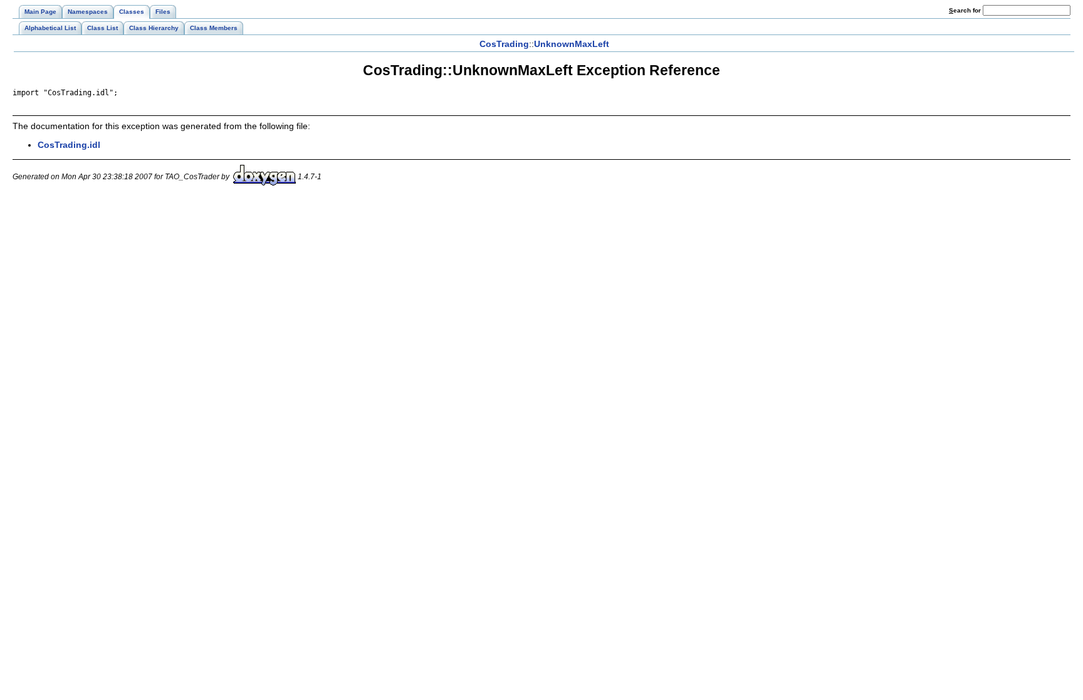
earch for (966, 10)
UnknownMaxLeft (571, 44)
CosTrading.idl (69, 145)
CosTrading (504, 44)
